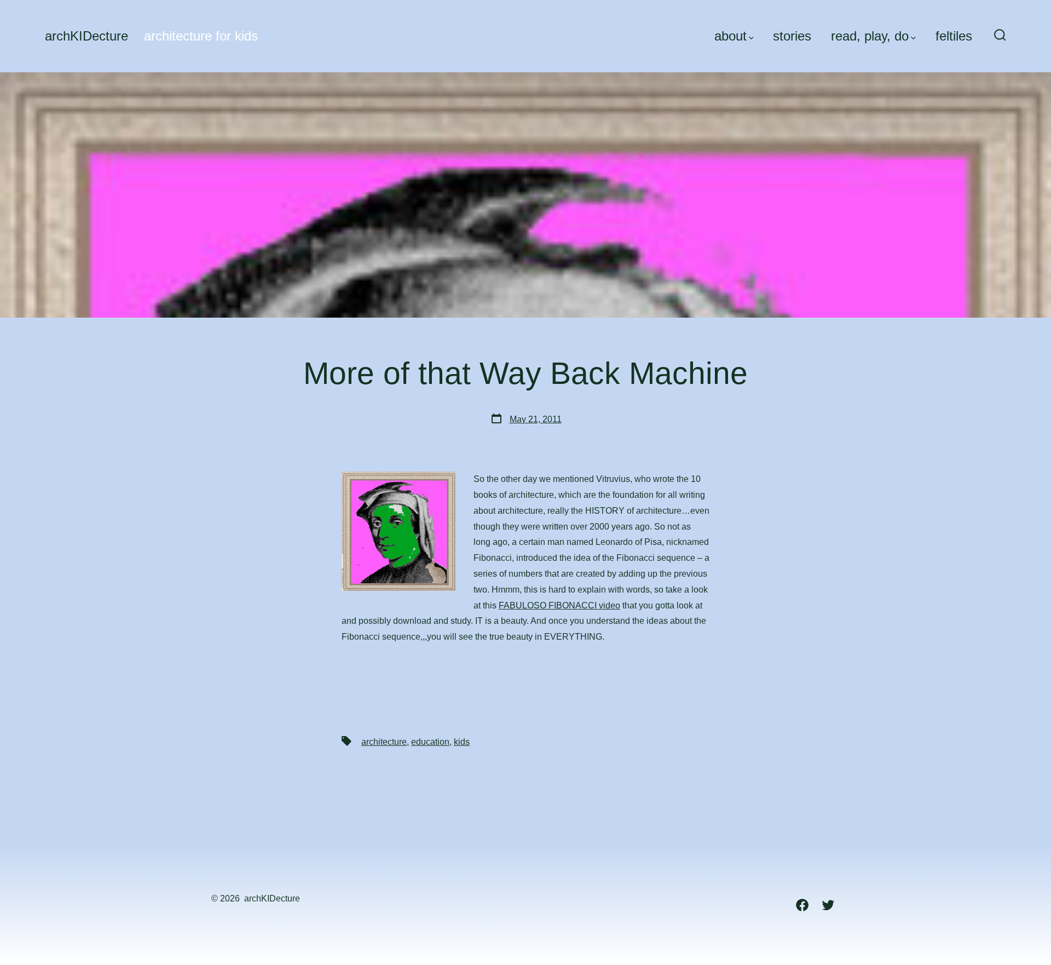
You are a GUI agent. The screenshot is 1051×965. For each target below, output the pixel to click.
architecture (384, 741)
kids (462, 741)
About (730, 35)
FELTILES (953, 35)
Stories (792, 35)
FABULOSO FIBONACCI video (559, 605)
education (430, 741)
